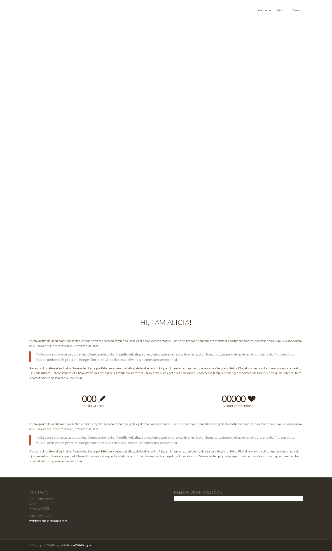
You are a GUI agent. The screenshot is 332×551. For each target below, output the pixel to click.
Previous (39, 159)
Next (292, 159)
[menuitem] (264, 10)
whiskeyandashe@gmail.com (48, 521)
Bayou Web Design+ (79, 545)
